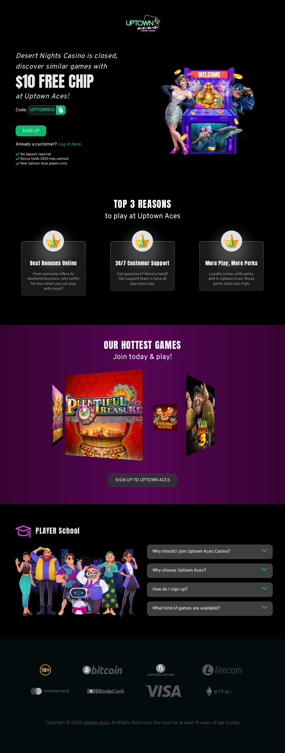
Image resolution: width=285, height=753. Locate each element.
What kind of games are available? (186, 608)
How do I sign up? (170, 589)
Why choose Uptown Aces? (179, 570)
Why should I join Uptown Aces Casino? (191, 551)
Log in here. (70, 144)
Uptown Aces (96, 723)
